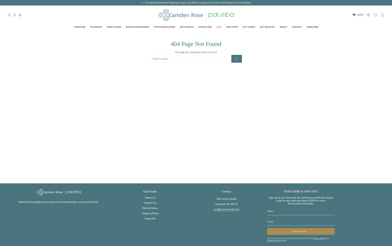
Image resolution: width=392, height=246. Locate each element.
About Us (150, 197)
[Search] (236, 59)
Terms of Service (274, 240)
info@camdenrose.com (226, 209)
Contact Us (150, 202)
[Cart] (382, 14)
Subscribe (150, 218)
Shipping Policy (150, 213)
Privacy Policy (319, 238)
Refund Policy (150, 208)
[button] (79, 27)
